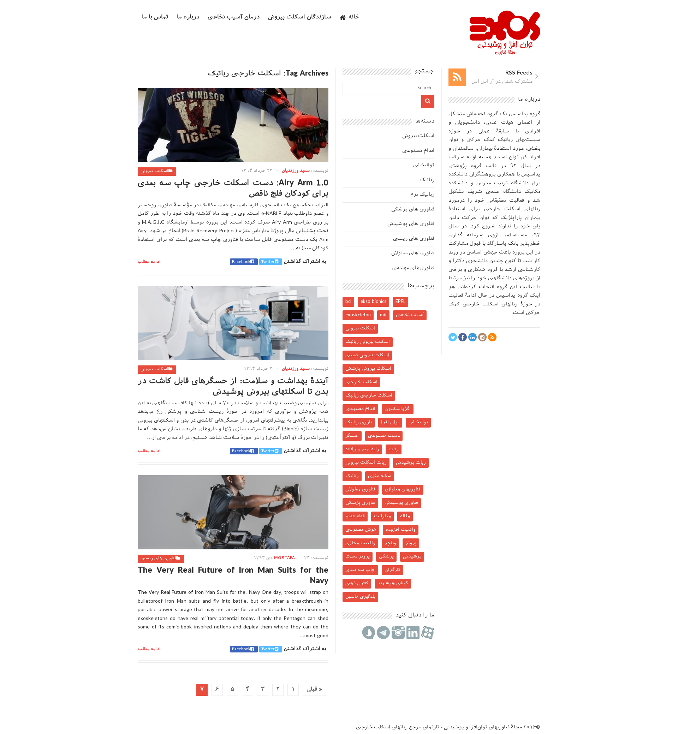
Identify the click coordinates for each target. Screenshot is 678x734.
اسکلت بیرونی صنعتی (367, 355)
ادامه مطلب (149, 262)
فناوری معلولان (360, 490)
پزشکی (386, 557)
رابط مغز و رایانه (362, 449)
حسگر (352, 436)
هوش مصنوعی (360, 530)
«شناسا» (517, 235)
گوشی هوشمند (392, 583)
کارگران (392, 570)
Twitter (268, 262)
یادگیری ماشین (360, 597)
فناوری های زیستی (158, 558)
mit (383, 315)
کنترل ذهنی (356, 583)
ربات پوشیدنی (411, 463)
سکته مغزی (379, 476)
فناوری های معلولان (412, 253)
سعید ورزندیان (296, 171)
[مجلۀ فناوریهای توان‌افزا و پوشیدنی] (505, 52)
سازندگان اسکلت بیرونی (299, 17)
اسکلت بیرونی (154, 171)
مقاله (405, 516)
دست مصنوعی (384, 436)
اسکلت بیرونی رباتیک (367, 342)
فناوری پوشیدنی (401, 503)
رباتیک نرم (422, 194)
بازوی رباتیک (358, 422)
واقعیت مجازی (360, 543)
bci (348, 302)
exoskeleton (358, 315)
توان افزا (390, 422)
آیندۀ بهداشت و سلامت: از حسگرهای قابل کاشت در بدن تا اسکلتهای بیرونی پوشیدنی (233, 386)
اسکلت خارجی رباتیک (368, 396)
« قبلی (314, 689)
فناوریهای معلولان (403, 490)
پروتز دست (357, 557)
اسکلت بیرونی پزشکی (368, 369)
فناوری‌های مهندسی (413, 268)
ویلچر (390, 543)
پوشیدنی (412, 557)
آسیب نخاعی (410, 315)
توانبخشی (423, 165)
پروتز (410, 543)
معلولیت (382, 516)
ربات (393, 449)
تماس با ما (155, 17)
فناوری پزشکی (360, 503)
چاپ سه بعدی (360, 570)
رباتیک (427, 180)
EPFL (400, 302)
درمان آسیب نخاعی (234, 17)
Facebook (241, 262)
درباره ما (188, 17)
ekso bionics (373, 302)
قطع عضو (355, 516)
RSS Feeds (519, 73)
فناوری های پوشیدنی (410, 224)
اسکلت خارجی (361, 382)
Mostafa (284, 558)
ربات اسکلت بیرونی (366, 463)
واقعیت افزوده (401, 530)
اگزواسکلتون (398, 409)
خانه (354, 17)
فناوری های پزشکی (412, 209)
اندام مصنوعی (418, 151)
